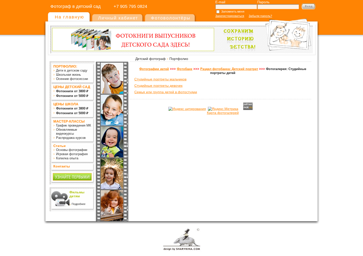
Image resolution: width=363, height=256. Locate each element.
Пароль (263, 2)
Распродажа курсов (71, 138)
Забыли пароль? (260, 16)
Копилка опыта (67, 158)
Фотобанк (184, 69)
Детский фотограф (150, 59)
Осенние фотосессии (72, 79)
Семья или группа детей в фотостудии (165, 92)
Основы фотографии (71, 150)
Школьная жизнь (68, 74)
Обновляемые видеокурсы (66, 131)
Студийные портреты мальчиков (160, 79)
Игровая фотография (72, 154)
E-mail (220, 2)
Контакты (61, 166)
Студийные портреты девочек (158, 86)
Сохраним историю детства (265, 32)
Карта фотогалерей (223, 113)
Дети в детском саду (71, 70)
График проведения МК (73, 125)
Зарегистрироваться (229, 16)
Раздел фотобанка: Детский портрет (229, 69)
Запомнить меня (232, 11)
